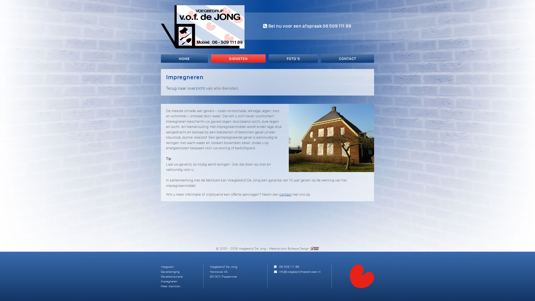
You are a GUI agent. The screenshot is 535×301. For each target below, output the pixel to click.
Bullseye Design (298, 248)
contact (285, 194)
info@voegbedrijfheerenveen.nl (300, 272)
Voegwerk (167, 267)
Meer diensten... (172, 286)
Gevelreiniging (170, 272)
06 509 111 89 (289, 267)
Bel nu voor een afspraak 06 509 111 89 (309, 26)
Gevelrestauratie (172, 276)
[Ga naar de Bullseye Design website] (314, 248)
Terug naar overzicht (185, 88)
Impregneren (169, 281)
